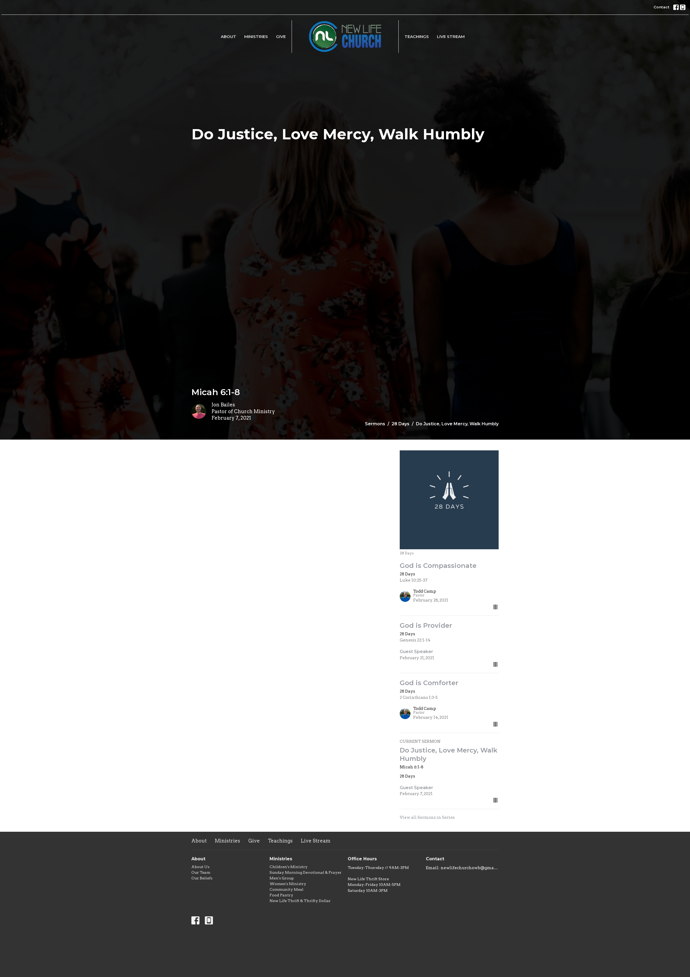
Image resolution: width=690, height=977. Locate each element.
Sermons (375, 423)
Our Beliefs (201, 878)
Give (281, 36)
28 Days (400, 423)
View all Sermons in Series (427, 817)
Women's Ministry (288, 884)
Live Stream (451, 36)
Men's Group (282, 878)
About (228, 36)
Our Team (200, 872)
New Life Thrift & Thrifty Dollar (300, 901)
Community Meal (286, 889)
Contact (662, 7)
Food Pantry (281, 895)
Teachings (417, 36)
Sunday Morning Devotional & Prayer (305, 872)
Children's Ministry (289, 867)
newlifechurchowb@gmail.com (470, 867)
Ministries (256, 36)
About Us (200, 867)
